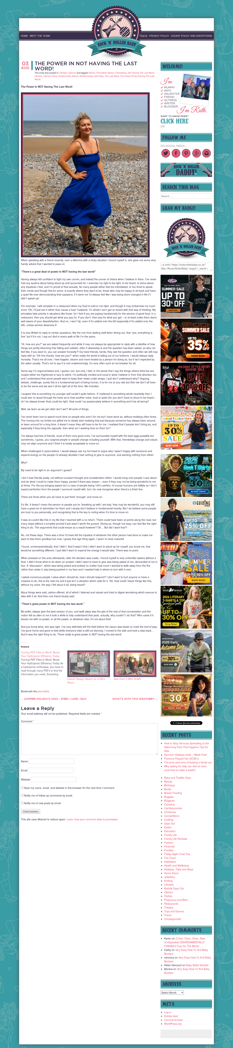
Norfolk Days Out (174, 888)
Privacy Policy (159, 35)
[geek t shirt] (186, 496)
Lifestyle (63, 72)
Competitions (171, 816)
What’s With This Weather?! (135, 698)
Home (24, 35)
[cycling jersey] (186, 671)
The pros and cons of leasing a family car (188, 762)
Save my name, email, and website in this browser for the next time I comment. (69, 788)
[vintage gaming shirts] (186, 404)
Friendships (121, 72)
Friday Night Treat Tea (177, 854)
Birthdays (169, 785)
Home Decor (171, 873)
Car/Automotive (173, 808)
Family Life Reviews (175, 839)
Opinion (72, 72)
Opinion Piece (51, 75)
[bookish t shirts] (186, 627)
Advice (91, 72)
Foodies (168, 850)
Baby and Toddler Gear (177, 777)
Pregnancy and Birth (176, 900)
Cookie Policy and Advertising (191, 35)
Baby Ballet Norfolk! (197, 965)
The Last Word (112, 75)
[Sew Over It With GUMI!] (135, 663)
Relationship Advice (68, 75)
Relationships (86, 75)
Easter (168, 827)
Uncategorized (172, 919)
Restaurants (171, 903)
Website (25, 779)
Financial (169, 846)
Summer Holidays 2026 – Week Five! (185, 754)
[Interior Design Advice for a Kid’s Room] (88, 663)
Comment (27, 721)
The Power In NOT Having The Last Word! (86, 66)
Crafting (168, 819)
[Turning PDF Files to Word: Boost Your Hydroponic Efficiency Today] (44, 663)
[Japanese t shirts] (186, 584)
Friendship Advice (105, 72)
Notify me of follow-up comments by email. (48, 795)
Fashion (168, 842)
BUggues (169, 800)
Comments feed (173, 1020)
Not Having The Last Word (141, 72)
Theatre (168, 907)
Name (24, 761)
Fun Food (169, 858)
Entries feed (171, 1016)
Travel (167, 915)
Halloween (170, 861)
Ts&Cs (143, 35)
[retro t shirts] (186, 715)
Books (167, 789)
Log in (167, 1012)
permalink (43, 691)
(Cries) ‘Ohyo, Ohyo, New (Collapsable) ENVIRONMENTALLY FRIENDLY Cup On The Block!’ (184, 942)
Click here (174, 120)
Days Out (169, 823)
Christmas (170, 812)
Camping (169, 804)
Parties (168, 896)
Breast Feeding (173, 793)
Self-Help (99, 75)
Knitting (168, 881)
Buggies (168, 797)
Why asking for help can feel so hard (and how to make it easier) (185, 768)
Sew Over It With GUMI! (127, 679)
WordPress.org (172, 1023)
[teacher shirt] (186, 448)
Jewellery (169, 877)
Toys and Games (174, 911)
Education (170, 831)
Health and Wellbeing (176, 865)
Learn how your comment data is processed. (92, 819)
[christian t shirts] (186, 540)
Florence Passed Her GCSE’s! (181, 758)
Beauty (168, 781)
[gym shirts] (186, 360)
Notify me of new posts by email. (42, 803)
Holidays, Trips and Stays (178, 869)
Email (24, 770)
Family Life (170, 835)
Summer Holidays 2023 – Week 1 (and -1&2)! (53, 698)
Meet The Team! (40, 35)
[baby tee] (186, 316)
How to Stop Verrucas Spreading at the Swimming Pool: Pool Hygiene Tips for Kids (186, 747)
